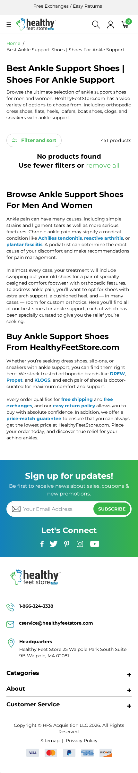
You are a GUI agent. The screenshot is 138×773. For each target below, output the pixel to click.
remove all (102, 165)
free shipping (77, 399)
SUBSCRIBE (111, 509)
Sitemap (49, 741)
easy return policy (74, 406)
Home (13, 43)
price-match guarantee (33, 418)
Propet (14, 380)
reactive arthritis (103, 238)
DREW (117, 374)
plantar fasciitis (24, 244)
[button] (8, 24)
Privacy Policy (81, 741)
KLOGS (42, 380)
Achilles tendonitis (60, 238)
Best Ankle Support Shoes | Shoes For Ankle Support (65, 50)
